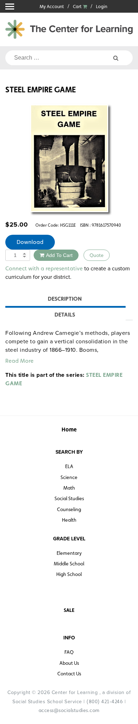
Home (69, 429)
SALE (69, 610)
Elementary (69, 553)
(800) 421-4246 (104, 701)
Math (69, 488)
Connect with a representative (44, 268)
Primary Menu (9, 6)
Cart (78, 6)
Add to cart (59, 255)
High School (69, 574)
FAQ (69, 652)
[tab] (65, 300)
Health (69, 520)
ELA (69, 466)
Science (69, 477)
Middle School (69, 563)
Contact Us (69, 673)
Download (30, 242)
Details (64, 314)
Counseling (69, 509)
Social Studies (69, 498)
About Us (69, 663)
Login (101, 6)
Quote (97, 255)
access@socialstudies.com (69, 710)
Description (65, 298)
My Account (52, 6)
